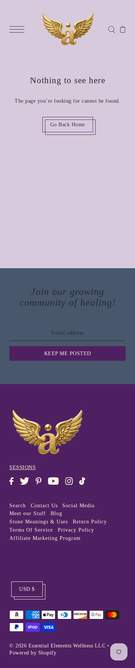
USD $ (27, 589)
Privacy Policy (76, 530)
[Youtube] (55, 484)
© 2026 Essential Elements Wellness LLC (57, 646)
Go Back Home (67, 124)
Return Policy (90, 522)
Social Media (78, 505)
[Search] (111, 29)
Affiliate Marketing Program (45, 538)
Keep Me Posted (67, 353)
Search (17, 505)
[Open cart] (123, 29)
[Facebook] (13, 484)
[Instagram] (71, 484)
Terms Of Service (31, 530)
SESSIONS (22, 467)
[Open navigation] (18, 29)
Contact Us (44, 505)
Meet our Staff (27, 513)
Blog (56, 513)
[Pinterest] (41, 484)
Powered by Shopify (32, 653)
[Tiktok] (84, 484)
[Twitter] (27, 484)
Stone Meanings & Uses (38, 522)
